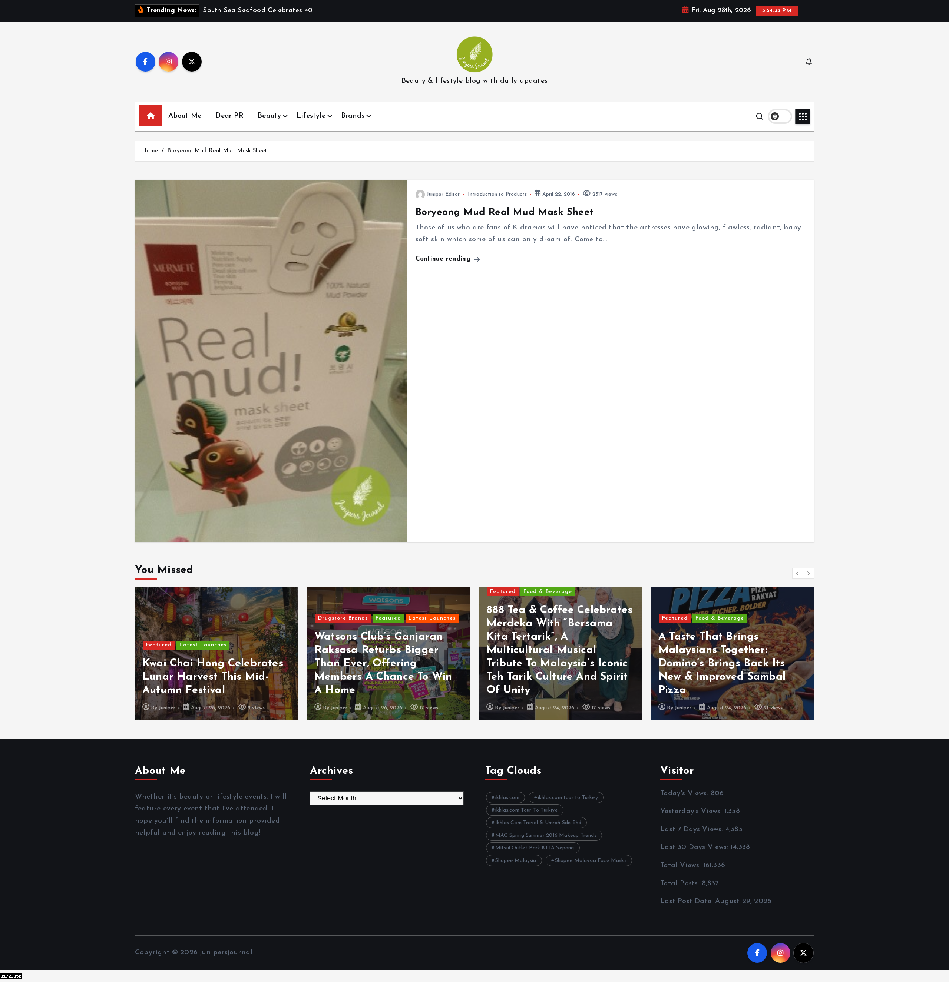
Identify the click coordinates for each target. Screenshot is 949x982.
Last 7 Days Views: (692, 829)
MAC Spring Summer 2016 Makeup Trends (545, 835)
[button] (797, 573)
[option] (216, 653)
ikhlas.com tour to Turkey (568, 797)
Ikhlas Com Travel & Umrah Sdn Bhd (538, 823)
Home (150, 151)
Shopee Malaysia (515, 860)
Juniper (167, 708)
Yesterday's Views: (692, 811)
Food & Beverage (375, 591)
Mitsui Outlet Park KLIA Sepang (534, 848)
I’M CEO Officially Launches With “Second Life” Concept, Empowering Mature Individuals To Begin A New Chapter (732, 663)
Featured (216, 618)
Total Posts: (681, 883)
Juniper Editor (443, 194)
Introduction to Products (497, 194)
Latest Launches (260, 618)
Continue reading (444, 259)
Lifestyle (311, 116)
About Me (184, 116)
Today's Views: (685, 793)
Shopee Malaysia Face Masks (590, 860)
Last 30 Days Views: (695, 847)
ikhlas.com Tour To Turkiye (526, 810)
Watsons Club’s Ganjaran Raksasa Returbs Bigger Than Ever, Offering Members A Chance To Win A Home (211, 663)
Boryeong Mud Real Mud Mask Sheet (217, 151)
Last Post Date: (687, 901)
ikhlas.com (507, 797)
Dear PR (229, 116)
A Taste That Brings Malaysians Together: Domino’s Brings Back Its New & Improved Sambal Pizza (550, 663)
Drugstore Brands (171, 618)
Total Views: (681, 865)
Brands (352, 116)
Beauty (269, 116)
